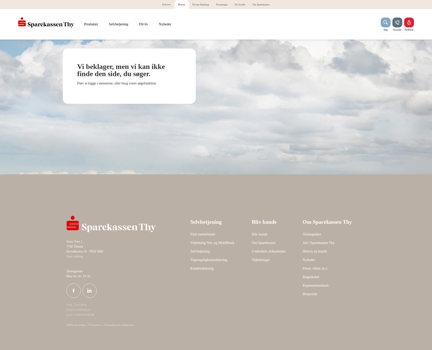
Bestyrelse (310, 294)
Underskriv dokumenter (269, 251)
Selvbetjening (200, 251)
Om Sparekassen (264, 243)
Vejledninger (261, 260)
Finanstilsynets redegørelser (119, 324)
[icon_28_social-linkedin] (89, 291)
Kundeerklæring (202, 268)
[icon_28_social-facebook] (73, 291)
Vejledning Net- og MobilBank (212, 243)
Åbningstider (312, 234)
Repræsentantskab (315, 285)
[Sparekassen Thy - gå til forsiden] (46, 22)
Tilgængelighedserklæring (208, 260)
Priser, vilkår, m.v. (315, 268)
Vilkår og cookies (75, 324)
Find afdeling (74, 256)
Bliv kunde (260, 234)
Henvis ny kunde (315, 251)
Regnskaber (311, 277)
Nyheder (309, 260)
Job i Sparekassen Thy (319, 243)
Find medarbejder (202, 234)
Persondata (95, 324)
